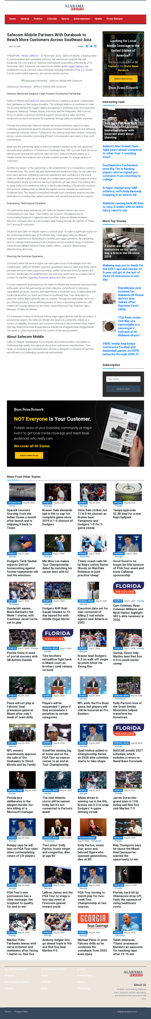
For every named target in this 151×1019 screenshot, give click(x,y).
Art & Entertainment (16, 969)
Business (10, 975)
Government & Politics (53, 969)
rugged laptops (76, 66)
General (24, 18)
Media (44, 988)
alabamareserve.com (127, 1011)
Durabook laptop (47, 277)
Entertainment (82, 18)
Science (81, 969)
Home (13, 18)
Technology (83, 988)
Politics (38, 18)
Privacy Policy (21, 1011)
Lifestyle (52, 18)
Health (98, 18)
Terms (8, 1011)
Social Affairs (84, 975)
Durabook (34, 100)
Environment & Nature (17, 981)
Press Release (115, 18)
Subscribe (123, 389)
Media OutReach (30, 55)
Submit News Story (123, 78)
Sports (65, 18)
